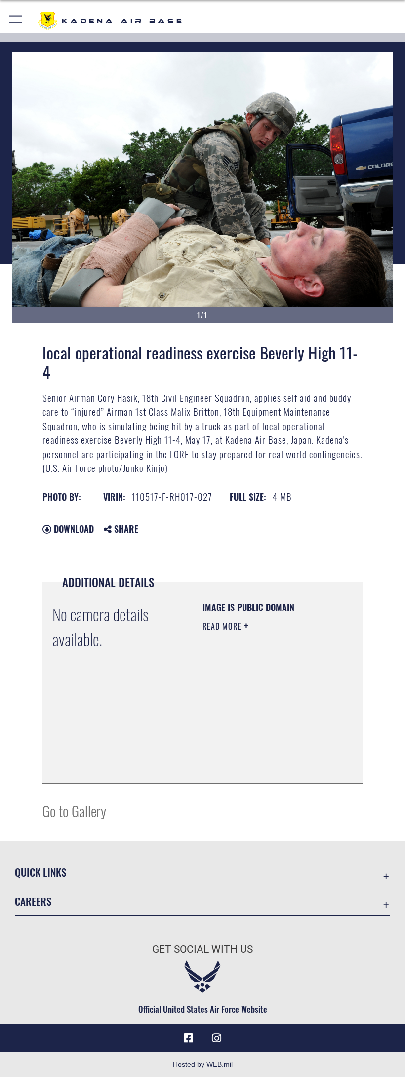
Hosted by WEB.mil (203, 1064)
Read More (223, 626)
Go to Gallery (74, 810)
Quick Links (40, 872)
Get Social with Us (202, 949)
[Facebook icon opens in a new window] (188, 1038)
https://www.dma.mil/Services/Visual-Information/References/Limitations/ (262, 751)
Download (72, 528)
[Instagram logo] (216, 1038)
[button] (16, 21)
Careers (33, 901)
